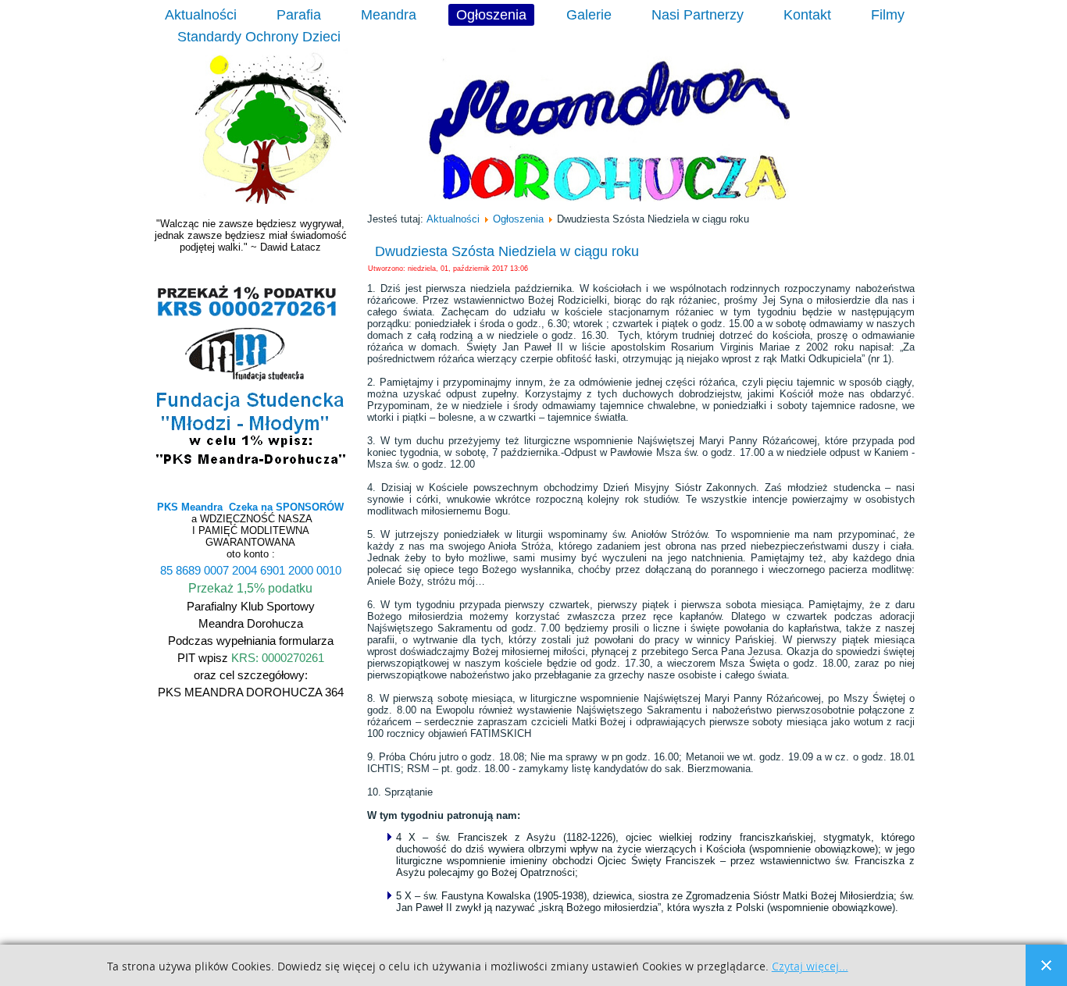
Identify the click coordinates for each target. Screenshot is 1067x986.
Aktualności (201, 15)
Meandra (388, 15)
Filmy (888, 15)
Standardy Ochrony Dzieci (259, 36)
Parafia (299, 15)
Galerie (589, 15)
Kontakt (807, 15)
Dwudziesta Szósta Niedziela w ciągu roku (507, 251)
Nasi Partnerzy (697, 15)
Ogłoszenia (491, 15)
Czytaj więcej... (810, 967)
